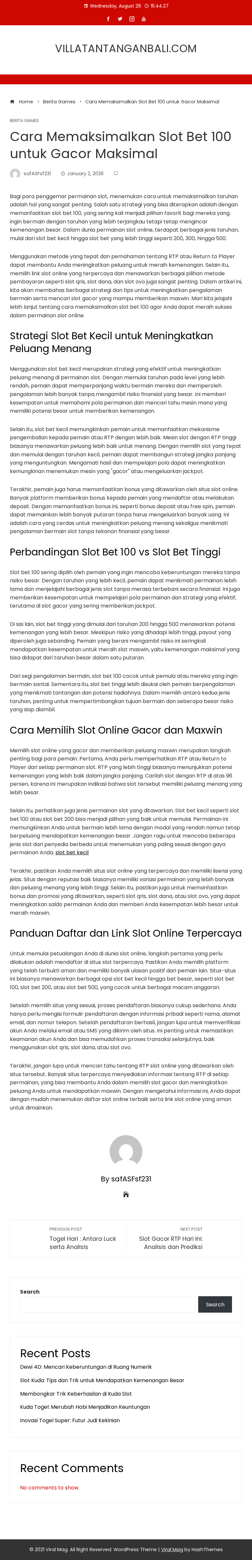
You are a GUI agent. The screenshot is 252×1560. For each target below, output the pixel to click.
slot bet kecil (72, 852)
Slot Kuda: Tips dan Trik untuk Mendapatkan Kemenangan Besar (102, 1380)
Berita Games (24, 121)
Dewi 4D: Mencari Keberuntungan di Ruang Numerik (86, 1367)
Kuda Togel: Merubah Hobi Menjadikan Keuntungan (85, 1407)
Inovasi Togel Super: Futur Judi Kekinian (70, 1420)
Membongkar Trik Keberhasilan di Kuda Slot (76, 1394)
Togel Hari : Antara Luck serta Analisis (83, 1238)
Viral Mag (172, 1549)
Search (30, 1292)
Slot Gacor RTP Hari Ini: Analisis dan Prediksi (170, 1238)
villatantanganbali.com (126, 48)
